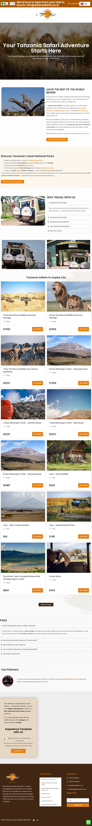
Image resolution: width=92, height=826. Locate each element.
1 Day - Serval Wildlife (58, 474)
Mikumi (19, 170)
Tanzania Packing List (46, 801)
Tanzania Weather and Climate (49, 804)
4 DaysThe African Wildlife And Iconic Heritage (19, 316)
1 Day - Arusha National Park (62, 525)
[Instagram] (37, 820)
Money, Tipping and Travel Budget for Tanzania (49, 789)
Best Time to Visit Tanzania (48, 779)
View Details (38, 329)
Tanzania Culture (45, 793)
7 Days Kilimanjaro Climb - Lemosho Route (22, 423)
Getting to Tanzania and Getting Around (49, 783)
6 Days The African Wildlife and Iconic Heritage (66, 316)
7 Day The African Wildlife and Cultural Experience (20, 370)
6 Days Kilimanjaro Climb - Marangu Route (68, 369)
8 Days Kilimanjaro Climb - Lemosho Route (22, 474)
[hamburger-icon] (37, 15)
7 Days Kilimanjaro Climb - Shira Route (66, 423)
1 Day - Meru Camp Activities (16, 525)
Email (69, 797)
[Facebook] (33, 820)
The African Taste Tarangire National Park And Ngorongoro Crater (21, 577)
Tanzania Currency (46, 797)
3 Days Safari (55, 576)
